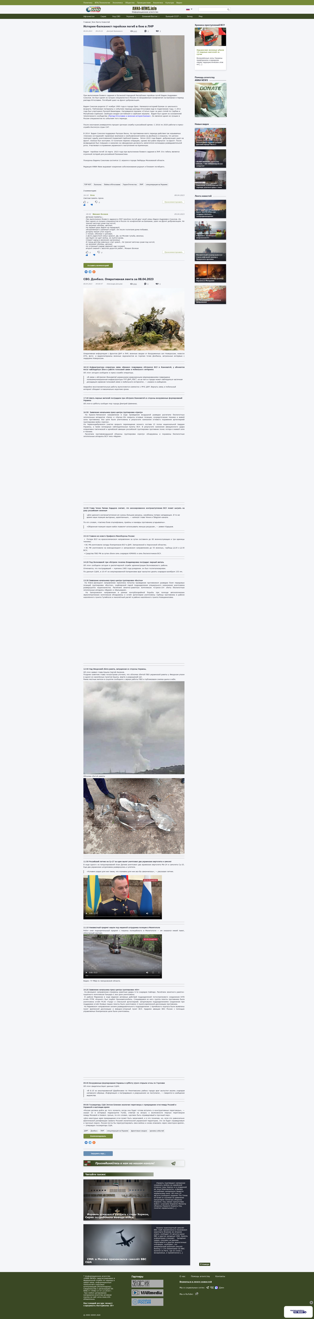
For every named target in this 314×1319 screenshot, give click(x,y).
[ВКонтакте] (86, 271)
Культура (169, 2)
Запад (190, 16)
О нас (182, 1276)
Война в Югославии (112, 184)
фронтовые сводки (139, 1131)
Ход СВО (116, 16)
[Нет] (92, 205)
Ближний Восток (149, 16)
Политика (87, 2)
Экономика (117, 2)
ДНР (86, 1131)
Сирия (103, 16)
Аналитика (158, 2)
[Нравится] (84, 205)
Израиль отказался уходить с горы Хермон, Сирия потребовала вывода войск (117, 1216)
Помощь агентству (200, 1276)
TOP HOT (87, 184)
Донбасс (94, 1131)
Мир (201, 16)
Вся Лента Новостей (101, 22)
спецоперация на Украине (156, 184)
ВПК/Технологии (102, 2)
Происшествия (144, 2)
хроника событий (157, 1131)
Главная (87, 22)
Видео (179, 2)
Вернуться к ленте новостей (196, 1281)
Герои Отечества (130, 184)
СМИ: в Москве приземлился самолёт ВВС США (115, 1260)
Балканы (97, 184)
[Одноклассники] (93, 271)
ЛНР (141, 184)
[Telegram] (90, 271)
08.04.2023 (93, 31)
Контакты (220, 1276)
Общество (130, 2)
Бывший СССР (172, 16)
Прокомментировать (173, 202)
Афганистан (88, 16)
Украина (130, 16)
